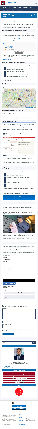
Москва (9, 7)
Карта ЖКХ (25, 7)
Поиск (34, 342)
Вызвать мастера (19, 380)
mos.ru (15, 129)
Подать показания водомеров (19, 376)
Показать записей (18, 38)
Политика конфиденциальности (19, 408)
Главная (4, 7)
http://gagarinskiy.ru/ (9, 47)
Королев (20, 418)
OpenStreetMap (30, 107)
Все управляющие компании (22, 424)
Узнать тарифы (19, 372)
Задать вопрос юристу (9, 283)
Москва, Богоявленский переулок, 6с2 (11, 367)
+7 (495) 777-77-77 (7, 365)
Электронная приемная (19, 382)
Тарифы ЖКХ (20, 10)
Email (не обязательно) (6, 324)
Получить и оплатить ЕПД (19, 374)
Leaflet (25, 107)
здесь (10, 239)
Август (3, 10)
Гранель (32, 7)
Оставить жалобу (11, 10)
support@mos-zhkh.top (19, 406)
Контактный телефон (7, 265)
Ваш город (5, 261)
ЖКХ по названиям (17, 7)
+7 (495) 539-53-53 (9, 46)
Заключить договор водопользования (19, 378)
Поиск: (14, 40)
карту (20, 79)
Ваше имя (5, 257)
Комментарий (5, 308)
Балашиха (21, 417)
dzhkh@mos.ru (7, 366)
